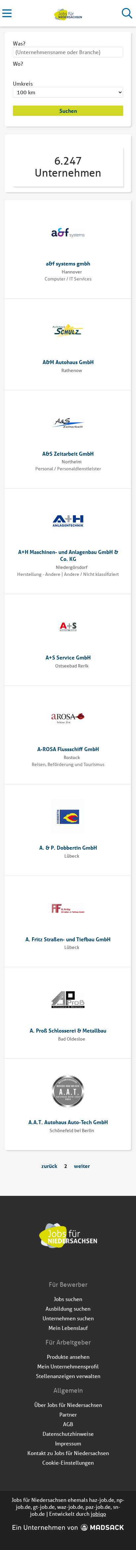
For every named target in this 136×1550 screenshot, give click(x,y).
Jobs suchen (68, 1298)
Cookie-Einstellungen (68, 1462)
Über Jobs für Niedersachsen (68, 1404)
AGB (68, 1424)
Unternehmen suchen (68, 1318)
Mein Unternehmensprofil (68, 1366)
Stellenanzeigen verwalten (68, 1375)
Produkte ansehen (68, 1356)
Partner (68, 1414)
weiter (82, 1165)
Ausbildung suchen (68, 1308)
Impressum (68, 1443)
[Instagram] (74, 1266)
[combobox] (68, 52)
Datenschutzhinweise (68, 1433)
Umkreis (23, 83)
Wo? (18, 63)
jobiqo (98, 1513)
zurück (49, 1165)
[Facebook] (63, 1266)
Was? (19, 43)
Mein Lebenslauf (68, 1327)
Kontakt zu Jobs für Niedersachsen (68, 1452)
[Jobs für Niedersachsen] (68, 13)
